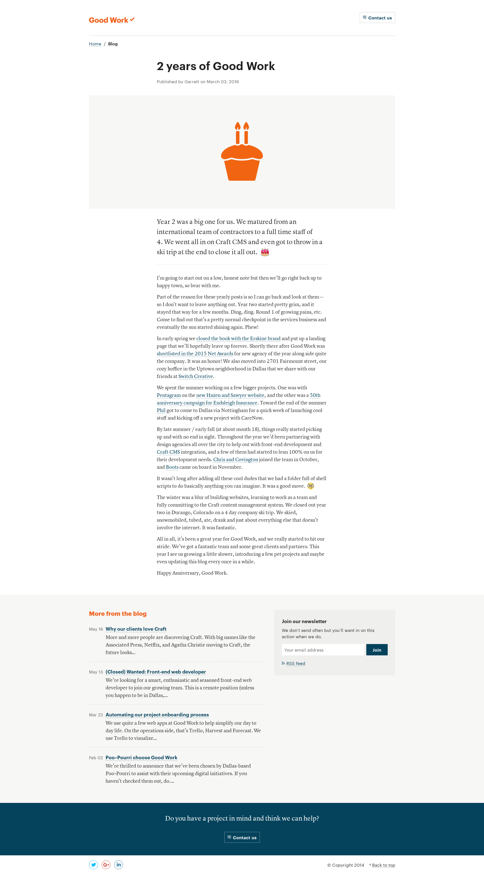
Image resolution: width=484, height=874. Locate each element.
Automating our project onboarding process (157, 714)
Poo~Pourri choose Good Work (141, 757)
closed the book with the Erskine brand (238, 338)
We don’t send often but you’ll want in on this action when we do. (328, 633)
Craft (168, 452)
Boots (172, 467)
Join (377, 650)
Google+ (106, 864)
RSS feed (295, 663)
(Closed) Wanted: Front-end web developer (156, 671)
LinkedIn (118, 864)
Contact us (380, 17)
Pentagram (169, 395)
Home (95, 43)
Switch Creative (195, 376)
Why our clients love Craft (136, 628)
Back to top (383, 865)
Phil (161, 410)
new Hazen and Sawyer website (230, 395)
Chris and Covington (235, 459)
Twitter (93, 864)
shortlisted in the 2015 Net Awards (195, 354)
